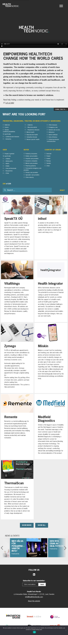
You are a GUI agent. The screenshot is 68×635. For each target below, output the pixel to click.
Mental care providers (32, 163)
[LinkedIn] (34, 574)
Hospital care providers (32, 158)
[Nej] (66, 630)
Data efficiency (53, 137)
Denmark (48, 153)
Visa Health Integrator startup (51, 291)
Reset (62, 190)
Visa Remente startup (17, 426)
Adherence (51, 132)
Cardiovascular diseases (12, 136)
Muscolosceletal (32, 127)
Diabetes (30, 125)
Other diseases (53, 125)
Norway (48, 161)
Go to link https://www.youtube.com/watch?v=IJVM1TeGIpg (28, 547)
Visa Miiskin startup (51, 358)
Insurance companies (31, 161)
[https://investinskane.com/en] (34, 616)
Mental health (30, 132)
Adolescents (9, 161)
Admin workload (53, 134)
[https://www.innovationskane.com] (13, 616)
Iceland (48, 158)
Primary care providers (32, 172)
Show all (42, 525)
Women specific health (33, 139)
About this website (34, 601)
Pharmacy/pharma (31, 166)
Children (8, 158)
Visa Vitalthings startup (17, 291)
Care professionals (11, 168)
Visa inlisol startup (51, 227)
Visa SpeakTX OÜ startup (17, 227)
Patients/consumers (31, 153)
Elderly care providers (31, 156)
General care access (54, 130)
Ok (34, 632)
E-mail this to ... (61, 109)
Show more (27, 525)
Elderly (7, 166)
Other (7, 173)
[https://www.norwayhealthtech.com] (55, 616)
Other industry (30, 177)
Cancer (7, 127)
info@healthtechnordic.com (34, 597)
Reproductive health (32, 134)
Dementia (8, 139)
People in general (9, 153)
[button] (2, 548)
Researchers (9, 171)
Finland (48, 156)
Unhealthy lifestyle (32, 137)
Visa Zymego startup (17, 358)
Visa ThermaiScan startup (17, 489)
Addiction (7, 125)
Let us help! (9, 103)
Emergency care (53, 127)
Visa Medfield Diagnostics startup (51, 426)
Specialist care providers (32, 175)
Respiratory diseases (33, 130)
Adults (7, 163)
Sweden (48, 163)
